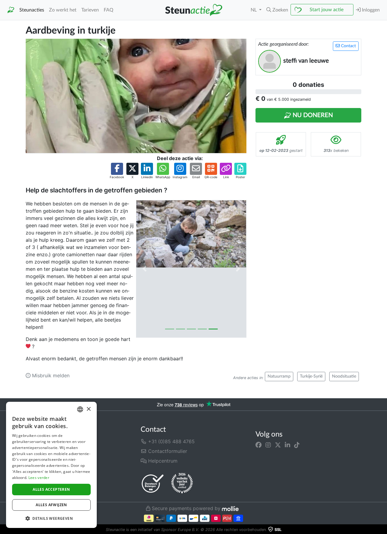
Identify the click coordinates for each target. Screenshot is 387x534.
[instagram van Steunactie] (268, 445)
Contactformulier (167, 451)
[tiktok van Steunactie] (297, 445)
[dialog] (51, 465)
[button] (277, 10)
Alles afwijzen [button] (51, 504)
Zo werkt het (62, 10)
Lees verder (38, 477)
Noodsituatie (344, 376)
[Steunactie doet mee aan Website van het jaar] (182, 483)
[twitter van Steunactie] (278, 445)
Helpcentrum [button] (162, 461)
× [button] (88, 409)
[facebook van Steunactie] (258, 445)
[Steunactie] (11, 10)
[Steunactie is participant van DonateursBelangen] (153, 483)
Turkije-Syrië (311, 376)
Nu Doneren (312, 115)
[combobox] (80, 409)
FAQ (108, 10)
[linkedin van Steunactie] (287, 445)
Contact (348, 46)
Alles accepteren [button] (51, 489)
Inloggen (370, 10)
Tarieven (90, 10)
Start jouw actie (326, 9)
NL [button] (254, 10)
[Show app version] (383, 530)
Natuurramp (279, 376)
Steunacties (31, 10)
